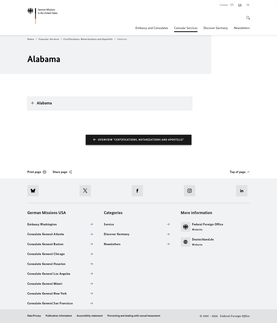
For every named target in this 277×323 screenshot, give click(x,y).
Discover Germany (216, 28)
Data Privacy (34, 315)
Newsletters (242, 28)
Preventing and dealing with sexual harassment (133, 315)
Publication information (59, 315)
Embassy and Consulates (151, 28)
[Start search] (247, 16)
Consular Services (185, 29)
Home (30, 39)
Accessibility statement (90, 315)
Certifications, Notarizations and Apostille (88, 39)
